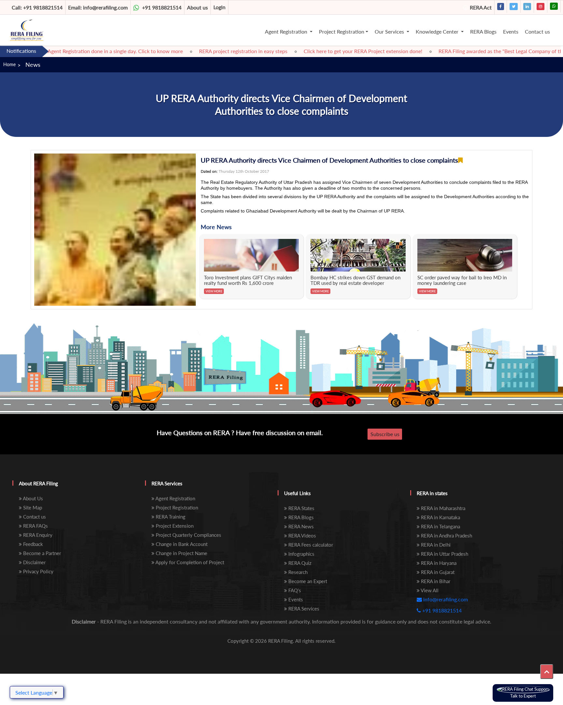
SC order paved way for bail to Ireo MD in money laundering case (462, 280)
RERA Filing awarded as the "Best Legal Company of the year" (488, 51)
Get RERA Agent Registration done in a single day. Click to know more (83, 51)
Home (9, 64)
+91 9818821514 (37, 7)
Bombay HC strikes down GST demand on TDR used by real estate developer (355, 280)
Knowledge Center (438, 31)
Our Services (390, 31)
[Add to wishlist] (460, 160)
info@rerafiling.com (98, 7)
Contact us (537, 31)
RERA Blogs (483, 31)
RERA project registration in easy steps (223, 51)
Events (510, 31)
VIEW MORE (214, 291)
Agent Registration (287, 31)
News (32, 64)
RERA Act (481, 7)
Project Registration (341, 31)
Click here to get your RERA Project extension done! (343, 51)
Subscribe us (384, 434)
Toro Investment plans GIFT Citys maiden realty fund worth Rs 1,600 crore (248, 280)
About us (197, 7)
